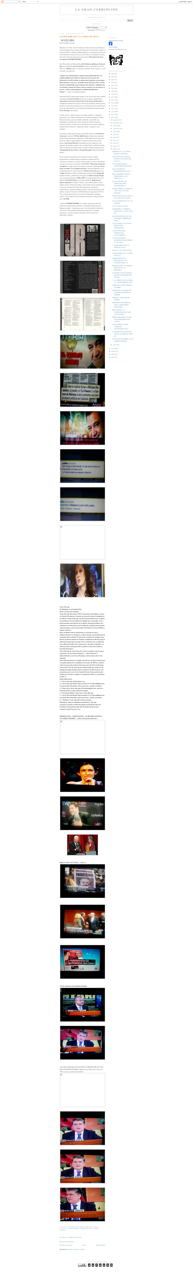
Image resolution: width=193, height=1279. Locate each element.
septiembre (116, 129)
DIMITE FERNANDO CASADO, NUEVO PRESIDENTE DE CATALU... (122, 319)
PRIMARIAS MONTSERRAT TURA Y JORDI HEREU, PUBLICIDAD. (121, 305)
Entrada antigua (100, 1245)
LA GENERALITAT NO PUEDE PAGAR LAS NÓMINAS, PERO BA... (122, 334)
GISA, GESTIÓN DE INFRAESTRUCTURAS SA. (121, 170)
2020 (113, 91)
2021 (113, 88)
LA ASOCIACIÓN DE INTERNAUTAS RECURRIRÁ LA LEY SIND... (122, 240)
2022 (113, 85)
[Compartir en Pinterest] (73, 40)
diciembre (116, 120)
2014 (113, 109)
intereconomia (73, 1228)
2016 (113, 103)
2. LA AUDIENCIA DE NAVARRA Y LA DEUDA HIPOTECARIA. (122, 281)
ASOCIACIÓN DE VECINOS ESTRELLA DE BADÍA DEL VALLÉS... (121, 159)
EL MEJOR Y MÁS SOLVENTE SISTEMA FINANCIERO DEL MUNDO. (122, 275)
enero (115, 345)
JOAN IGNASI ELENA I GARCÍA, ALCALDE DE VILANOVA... (122, 197)
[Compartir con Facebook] (71, 40)
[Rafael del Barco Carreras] (110, 45)
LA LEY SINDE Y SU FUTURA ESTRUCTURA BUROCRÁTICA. (121, 225)
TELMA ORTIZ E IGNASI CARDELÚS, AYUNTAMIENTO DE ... (120, 326)
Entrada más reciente (66, 1245)
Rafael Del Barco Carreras (116, 40)
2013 (113, 112)
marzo (115, 146)
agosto (115, 131)
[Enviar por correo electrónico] (65, 40)
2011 (113, 117)
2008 (113, 354)
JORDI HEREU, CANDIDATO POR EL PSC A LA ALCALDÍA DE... (122, 211)
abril (114, 143)
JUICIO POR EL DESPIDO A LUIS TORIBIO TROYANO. (122, 340)
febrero (115, 149)
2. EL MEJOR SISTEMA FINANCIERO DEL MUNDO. (122, 165)
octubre (115, 126)
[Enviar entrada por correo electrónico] (62, 40)
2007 (113, 357)
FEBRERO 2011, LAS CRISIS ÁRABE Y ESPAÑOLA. (121, 152)
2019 (113, 94)
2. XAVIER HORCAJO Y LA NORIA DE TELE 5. (120, 246)
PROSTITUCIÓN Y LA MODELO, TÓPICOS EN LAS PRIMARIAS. (122, 268)
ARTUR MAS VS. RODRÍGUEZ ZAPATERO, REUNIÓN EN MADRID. (122, 292)
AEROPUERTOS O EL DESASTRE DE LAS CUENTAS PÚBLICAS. (120, 260)
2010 (113, 348)
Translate (102, 30)
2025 (113, 77)
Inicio (84, 1245)
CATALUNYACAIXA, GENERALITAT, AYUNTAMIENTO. (119, 233)
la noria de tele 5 (86, 1228)
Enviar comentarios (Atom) (76, 1249)
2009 (113, 351)
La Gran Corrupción (96, 9)
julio (114, 134)
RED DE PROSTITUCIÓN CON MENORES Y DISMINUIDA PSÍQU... (121, 218)
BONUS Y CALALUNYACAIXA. (122, 250)
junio (114, 137)
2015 (113, 106)
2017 (113, 100)
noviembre (116, 123)
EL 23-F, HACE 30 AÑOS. (120, 206)
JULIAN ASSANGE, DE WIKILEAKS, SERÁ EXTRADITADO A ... (119, 183)
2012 (113, 114)
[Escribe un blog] (67, 40)
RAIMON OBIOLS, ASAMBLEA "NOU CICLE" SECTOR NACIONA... (122, 191)
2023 (113, 82)
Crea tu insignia (113, 47)
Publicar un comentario (67, 1242)
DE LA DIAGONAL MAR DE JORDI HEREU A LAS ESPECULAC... (121, 176)
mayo (114, 140)
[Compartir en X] (69, 40)
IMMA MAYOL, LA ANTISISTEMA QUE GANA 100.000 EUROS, (121, 312)
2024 (113, 80)
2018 (113, 97)
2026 (113, 74)
